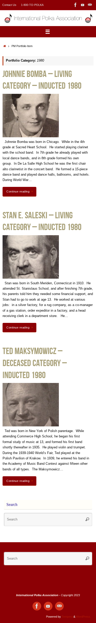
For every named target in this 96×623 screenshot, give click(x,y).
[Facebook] (75, 4)
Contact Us (9, 4)
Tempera (67, 616)
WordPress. (83, 616)
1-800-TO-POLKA (32, 4)
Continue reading (17, 191)
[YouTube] (82, 4)
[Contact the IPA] (89, 4)
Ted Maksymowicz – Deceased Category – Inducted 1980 (35, 363)
